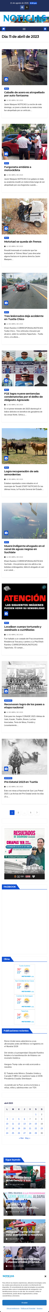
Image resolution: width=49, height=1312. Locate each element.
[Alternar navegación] (24, 29)
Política (24, 1201)
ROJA (6, 88)
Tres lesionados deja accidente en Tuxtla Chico (23, 317)
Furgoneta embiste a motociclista (17, 168)
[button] (45, 1276)
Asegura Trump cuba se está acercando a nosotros (24, 1233)
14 (30, 1124)
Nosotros (39, 1308)
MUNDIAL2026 (11, 1174)
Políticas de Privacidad (28, 1308)
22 (36, 1128)
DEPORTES (8, 700)
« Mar (21, 1138)
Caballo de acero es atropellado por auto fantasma (24, 94)
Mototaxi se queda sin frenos (22, 241)
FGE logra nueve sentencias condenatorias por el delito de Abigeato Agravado (23, 397)
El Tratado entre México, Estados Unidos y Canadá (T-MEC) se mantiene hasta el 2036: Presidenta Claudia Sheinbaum (23, 1076)
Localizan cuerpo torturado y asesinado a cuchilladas (22, 628)
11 (13, 1124)
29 (36, 1133)
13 (24, 1124)
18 (13, 1128)
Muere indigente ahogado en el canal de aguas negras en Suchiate (24, 549)
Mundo (9, 1228)
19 (19, 1128)
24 (7, 1133)
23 (42, 1128)
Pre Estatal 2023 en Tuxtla (21, 782)
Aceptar (25, 1303)
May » (27, 1138)
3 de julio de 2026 (16, 1184)
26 (19, 1133)
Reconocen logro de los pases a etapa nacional (24, 706)
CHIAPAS (9, 1201)
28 (30, 1133)
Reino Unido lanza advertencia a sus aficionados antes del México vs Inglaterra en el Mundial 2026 (23, 1043)
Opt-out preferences (13, 1308)
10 (7, 1124)
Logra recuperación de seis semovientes (21, 473)
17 (7, 1128)
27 (24, 1133)
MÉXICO (16, 1201)
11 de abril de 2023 (14, 100)
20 (24, 1128)
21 (30, 1128)
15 (36, 1124)
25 (13, 1133)
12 (19, 1124)
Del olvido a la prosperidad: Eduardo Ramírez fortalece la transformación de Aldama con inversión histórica (24, 1055)
